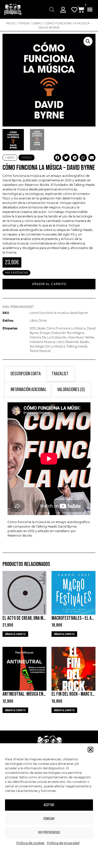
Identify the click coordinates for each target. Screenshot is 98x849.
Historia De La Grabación (48, 337)
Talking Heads (84, 185)
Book (41, 328)
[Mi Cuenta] (63, 10)
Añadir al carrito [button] (15, 634)
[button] (90, 749)
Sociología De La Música (47, 346)
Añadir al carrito (49, 284)
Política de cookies (30, 843)
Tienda (24, 23)
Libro (37, 23)
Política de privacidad (63, 843)
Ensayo (45, 333)
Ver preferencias (49, 832)
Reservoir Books (77, 342)
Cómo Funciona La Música (66, 328)
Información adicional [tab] (28, 389)
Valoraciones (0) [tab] (71, 389)
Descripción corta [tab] (26, 373)
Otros (42, 320)
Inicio (10, 23)
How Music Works (81, 337)
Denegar (49, 819)
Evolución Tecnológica (68, 333)
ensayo (56, 176)
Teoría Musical (40, 351)
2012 (33, 328)
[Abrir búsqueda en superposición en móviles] (51, 9)
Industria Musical (42, 342)
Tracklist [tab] (60, 373)
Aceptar (49, 805)
